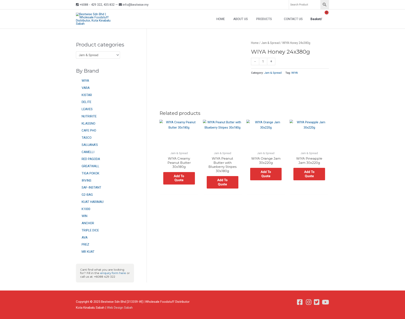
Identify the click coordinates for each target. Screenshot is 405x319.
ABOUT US (240, 19)
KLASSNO (88, 123)
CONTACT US (293, 19)
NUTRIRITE (89, 116)
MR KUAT (88, 252)
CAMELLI (88, 152)
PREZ (85, 244)
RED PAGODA (91, 159)
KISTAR (87, 95)
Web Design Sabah (120, 307)
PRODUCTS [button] (264, 19)
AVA (85, 237)
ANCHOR (88, 223)
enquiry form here (113, 273)
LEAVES (87, 109)
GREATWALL (90, 166)
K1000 (86, 209)
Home (255, 43)
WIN (84, 216)
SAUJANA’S (90, 145)
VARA (86, 88)
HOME (220, 19)
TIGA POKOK (90, 173)
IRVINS (86, 180)
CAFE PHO (89, 130)
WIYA (85, 81)
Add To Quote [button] (179, 178)
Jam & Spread (270, 43)
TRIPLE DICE (90, 230)
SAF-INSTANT (91, 187)
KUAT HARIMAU (93, 202)
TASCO (87, 138)
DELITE (86, 102)
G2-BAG (87, 195)
